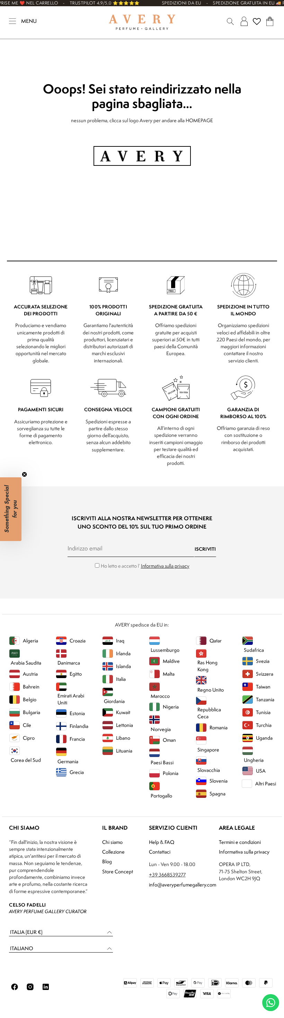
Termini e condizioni (240, 842)
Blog (107, 861)
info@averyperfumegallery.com (182, 884)
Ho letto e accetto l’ (145, 565)
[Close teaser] (24, 474)
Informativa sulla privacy (165, 565)
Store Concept (117, 871)
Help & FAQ (161, 842)
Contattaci (159, 851)
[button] (61, 932)
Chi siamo (112, 842)
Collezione (113, 851)
